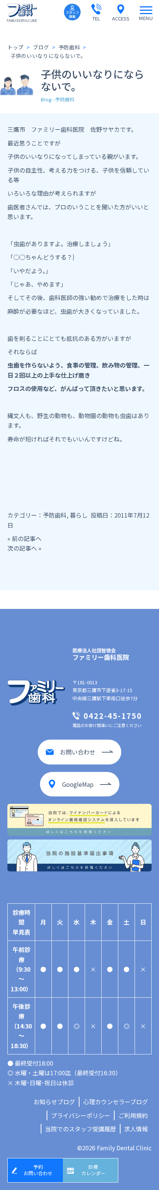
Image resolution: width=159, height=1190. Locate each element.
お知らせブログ (54, 1101)
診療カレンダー (93, 1170)
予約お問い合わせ (38, 1170)
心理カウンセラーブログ (115, 1101)
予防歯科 (55, 515)
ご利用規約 (133, 1115)
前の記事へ (26, 538)
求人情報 (136, 1128)
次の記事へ (22, 548)
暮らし (79, 515)
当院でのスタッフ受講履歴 (80, 1128)
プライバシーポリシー (80, 1115)
